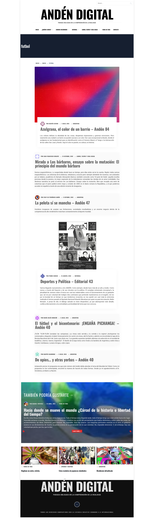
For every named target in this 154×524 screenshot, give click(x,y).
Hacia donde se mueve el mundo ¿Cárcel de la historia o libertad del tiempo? (77, 412)
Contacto (116, 30)
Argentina (76, 124)
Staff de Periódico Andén (52, 197)
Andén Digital (77, 14)
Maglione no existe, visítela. (30, 470)
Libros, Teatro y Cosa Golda (90, 30)
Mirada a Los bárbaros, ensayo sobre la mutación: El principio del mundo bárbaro (77, 164)
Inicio (37, 30)
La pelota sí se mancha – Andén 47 (62, 203)
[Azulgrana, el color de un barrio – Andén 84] (77, 94)
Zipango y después (67, 467)
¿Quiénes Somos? (46, 30)
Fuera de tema (106, 30)
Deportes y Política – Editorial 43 (66, 281)
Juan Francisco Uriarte (51, 156)
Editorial (74, 30)
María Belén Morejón (50, 318)
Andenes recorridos (61, 30)
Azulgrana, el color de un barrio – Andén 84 (74, 129)
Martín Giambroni (49, 354)
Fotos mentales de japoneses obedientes (72, 470)
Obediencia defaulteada (105, 470)
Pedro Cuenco (53, 276)
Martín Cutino (53, 124)
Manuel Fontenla (37, 404)
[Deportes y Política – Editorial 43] (77, 247)
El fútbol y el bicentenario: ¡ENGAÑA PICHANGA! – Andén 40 (77, 325)
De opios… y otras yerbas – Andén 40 (64, 360)
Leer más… (77, 431)
